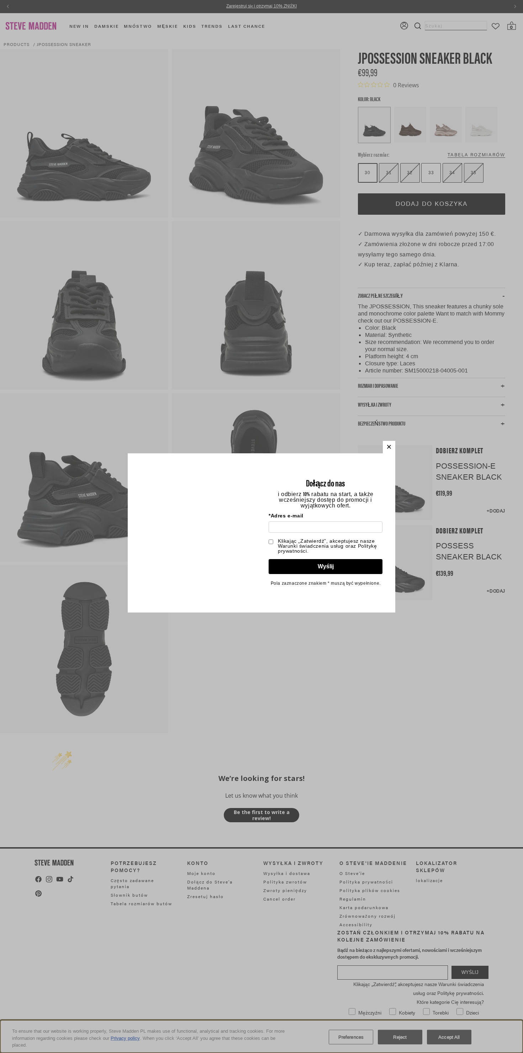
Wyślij (326, 566)
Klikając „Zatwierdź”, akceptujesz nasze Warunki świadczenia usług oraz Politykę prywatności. (327, 545)
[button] (389, 447)
